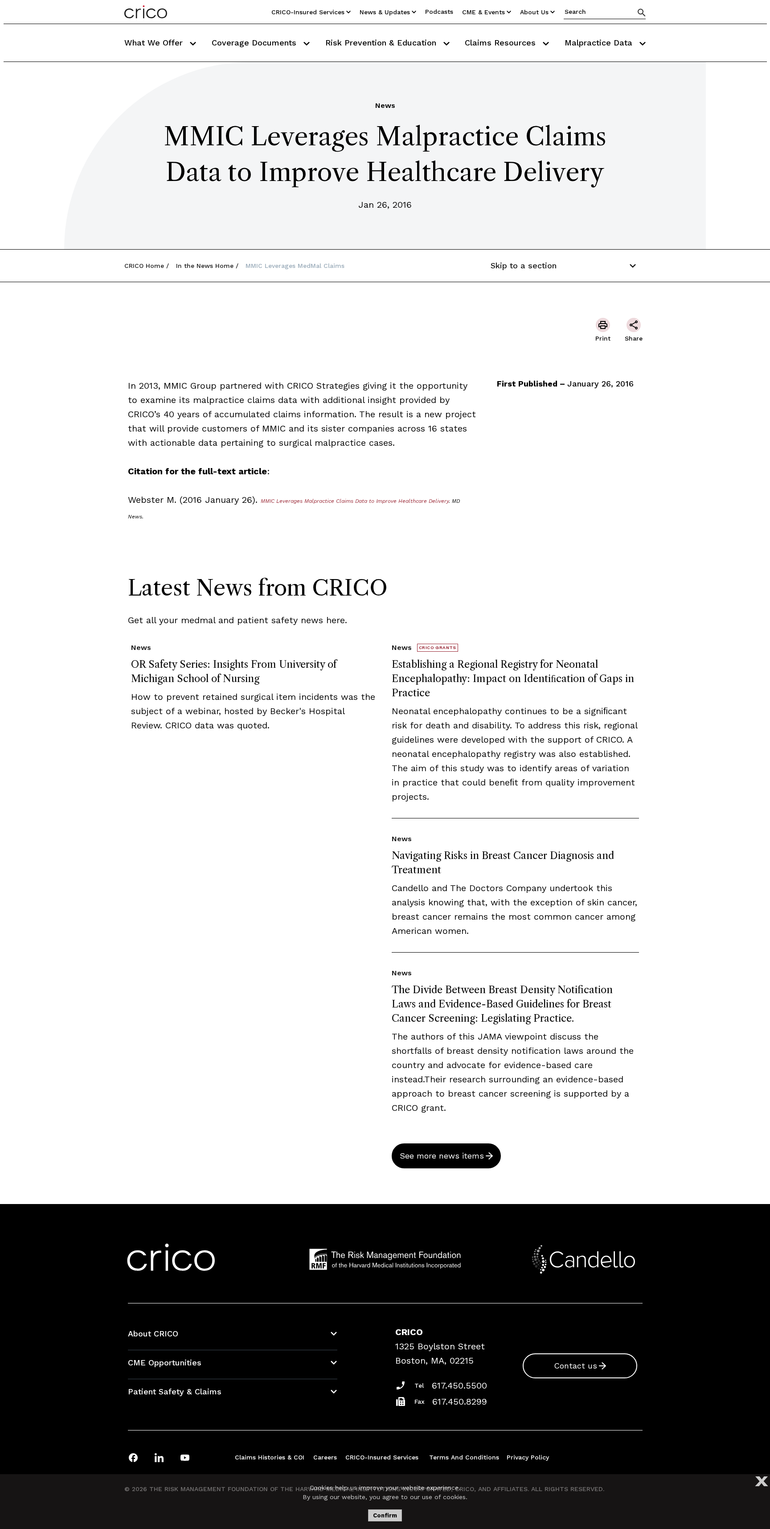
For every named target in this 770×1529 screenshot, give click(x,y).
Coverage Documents (255, 42)
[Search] (642, 12)
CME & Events (483, 12)
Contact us (575, 1365)
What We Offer (154, 42)
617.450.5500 (459, 1385)
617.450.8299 (459, 1401)
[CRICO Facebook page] (133, 1457)
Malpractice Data (600, 42)
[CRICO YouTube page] (185, 1457)
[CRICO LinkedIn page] (159, 1457)
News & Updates (385, 12)
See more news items (442, 1155)
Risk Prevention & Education (382, 42)
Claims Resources (501, 42)
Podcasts (439, 11)
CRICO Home (144, 265)
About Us (534, 12)
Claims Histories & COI (269, 1457)
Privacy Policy (528, 1457)
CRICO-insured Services (307, 12)
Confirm (385, 1515)
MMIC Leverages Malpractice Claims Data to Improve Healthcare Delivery (355, 501)
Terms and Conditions (464, 1457)
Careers (325, 1457)
